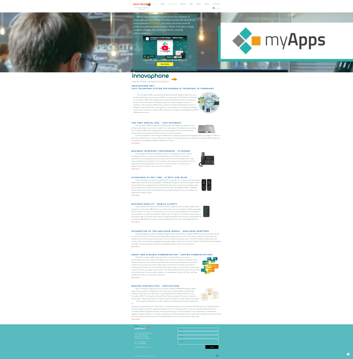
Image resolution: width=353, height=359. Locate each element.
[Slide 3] (178, 67)
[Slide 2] (176, 67)
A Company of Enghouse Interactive (142, 8)
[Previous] (10, 42)
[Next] (343, 42)
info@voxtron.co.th (144, 347)
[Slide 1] (174, 67)
